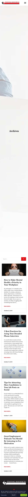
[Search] (23, 259)
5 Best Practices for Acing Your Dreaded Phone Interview (13, 333)
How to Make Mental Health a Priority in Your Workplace (13, 282)
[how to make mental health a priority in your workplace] (14, 270)
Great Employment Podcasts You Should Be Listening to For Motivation (13, 440)
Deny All (13, 495)
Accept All (23, 495)
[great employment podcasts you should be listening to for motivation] (14, 426)
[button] (25, 2)
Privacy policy (4, 495)
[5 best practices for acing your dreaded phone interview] (14, 321)
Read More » (7, 306)
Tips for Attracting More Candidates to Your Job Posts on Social (12, 386)
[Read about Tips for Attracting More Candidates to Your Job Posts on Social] (14, 372)
